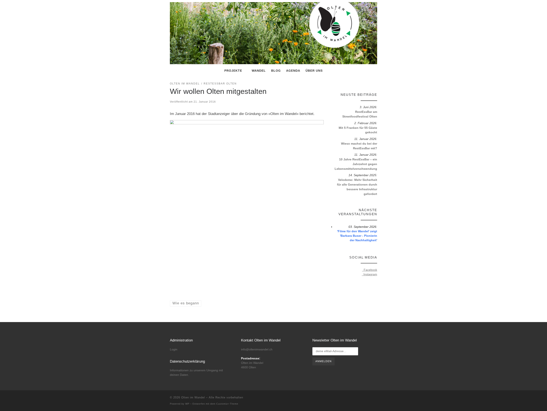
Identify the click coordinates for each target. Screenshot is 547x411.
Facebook (369, 270)
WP (187, 403)
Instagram (369, 274)
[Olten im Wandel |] (273, 32)
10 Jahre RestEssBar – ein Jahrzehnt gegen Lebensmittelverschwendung (356, 164)
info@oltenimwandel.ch (256, 349)
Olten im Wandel (193, 397)
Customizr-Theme (227, 403)
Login (173, 349)
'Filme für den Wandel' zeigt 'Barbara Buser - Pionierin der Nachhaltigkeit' (357, 235)
